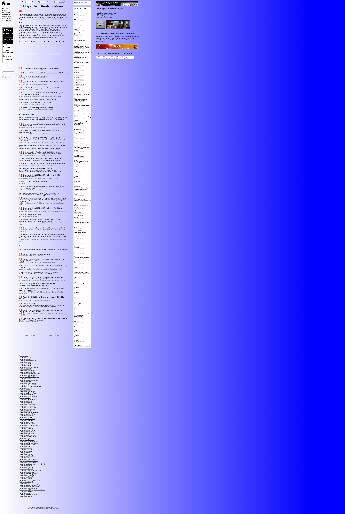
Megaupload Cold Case (27, 378)
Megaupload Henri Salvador (29, 412)
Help (47, 507)
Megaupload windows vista (28, 488)
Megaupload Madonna (27, 440)
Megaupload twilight (26, 482)
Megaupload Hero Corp (27, 414)
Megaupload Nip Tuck (27, 453)
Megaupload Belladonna (28, 364)
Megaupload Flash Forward (28, 399)
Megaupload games (26, 402)
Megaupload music (26, 448)
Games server (7, 16)
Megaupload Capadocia (27, 370)
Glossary (43, 507)
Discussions (6, 12)
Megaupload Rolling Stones (29, 461)
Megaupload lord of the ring (28, 436)
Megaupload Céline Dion (28, 372)
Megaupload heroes (26, 415)
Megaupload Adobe (26, 357)
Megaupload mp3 (25, 446)
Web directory (7, 18)
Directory (58, 508)
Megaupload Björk (26, 365)
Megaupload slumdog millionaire (30, 470)
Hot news (5, 8)
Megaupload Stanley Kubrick (29, 474)
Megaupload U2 (25, 483)
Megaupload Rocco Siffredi (28, 459)
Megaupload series (26, 465)
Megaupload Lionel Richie (28, 435)
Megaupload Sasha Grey (28, 462)
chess (126, 53)
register (61, 2)
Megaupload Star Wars (27, 477)
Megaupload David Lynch (28, 383)
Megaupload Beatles (26, 362)
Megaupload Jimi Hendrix (28, 430)
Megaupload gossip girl (27, 409)
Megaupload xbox (25, 493)
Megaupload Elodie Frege (28, 393)
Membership (51, 507)
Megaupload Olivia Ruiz (27, 456)
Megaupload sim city (26, 467)
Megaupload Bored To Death (29, 367)
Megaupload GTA (25, 411)
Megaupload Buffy (25, 369)
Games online (32, 507)
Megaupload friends (26, 401)
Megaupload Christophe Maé (29, 375)
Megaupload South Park (27, 472)
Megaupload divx (25, 390)
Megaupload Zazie (26, 496)
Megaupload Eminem (27, 394)
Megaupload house (26, 417)
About (56, 507)
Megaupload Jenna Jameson (29, 425)
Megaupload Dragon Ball (28, 391)
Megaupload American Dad (28, 361)
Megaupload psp (25, 457)
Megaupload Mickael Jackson (29, 443)
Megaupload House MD (27, 419)
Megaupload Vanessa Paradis (29, 486)
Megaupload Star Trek (27, 475)
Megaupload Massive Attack (29, 441)
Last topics (38, 507)
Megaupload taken (26, 478)
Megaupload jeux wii (26, 428)
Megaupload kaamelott (27, 432)
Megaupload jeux (25, 427)
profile (105, 9)
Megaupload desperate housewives (31, 386)
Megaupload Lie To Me (27, 433)
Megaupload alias (25, 359)
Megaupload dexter (26, 388)
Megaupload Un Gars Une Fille (30, 485)
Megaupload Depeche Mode (29, 385)
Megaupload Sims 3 (26, 469)
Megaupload (24, 356)
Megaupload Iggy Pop (27, 420)
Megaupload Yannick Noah (28, 495)
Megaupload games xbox (28, 407)
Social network (7, 20)
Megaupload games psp (27, 404)
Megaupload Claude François (29, 377)
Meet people (6, 14)
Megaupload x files (26, 491)
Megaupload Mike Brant (27, 444)
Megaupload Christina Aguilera (30, 373)
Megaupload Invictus (26, 422)
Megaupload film (25, 398)
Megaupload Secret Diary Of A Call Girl (32, 464)
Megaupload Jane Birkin (27, 423)
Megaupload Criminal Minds (29, 380)
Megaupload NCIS (26, 451)
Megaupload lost (25, 438)
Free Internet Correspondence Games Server (120, 33)
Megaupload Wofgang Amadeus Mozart (32, 490)
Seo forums (6, 10)
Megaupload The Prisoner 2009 (30, 480)
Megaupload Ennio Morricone (29, 396)
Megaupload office (26, 454)
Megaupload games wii (27, 406)
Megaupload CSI (25, 381)
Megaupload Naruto (26, 449)
